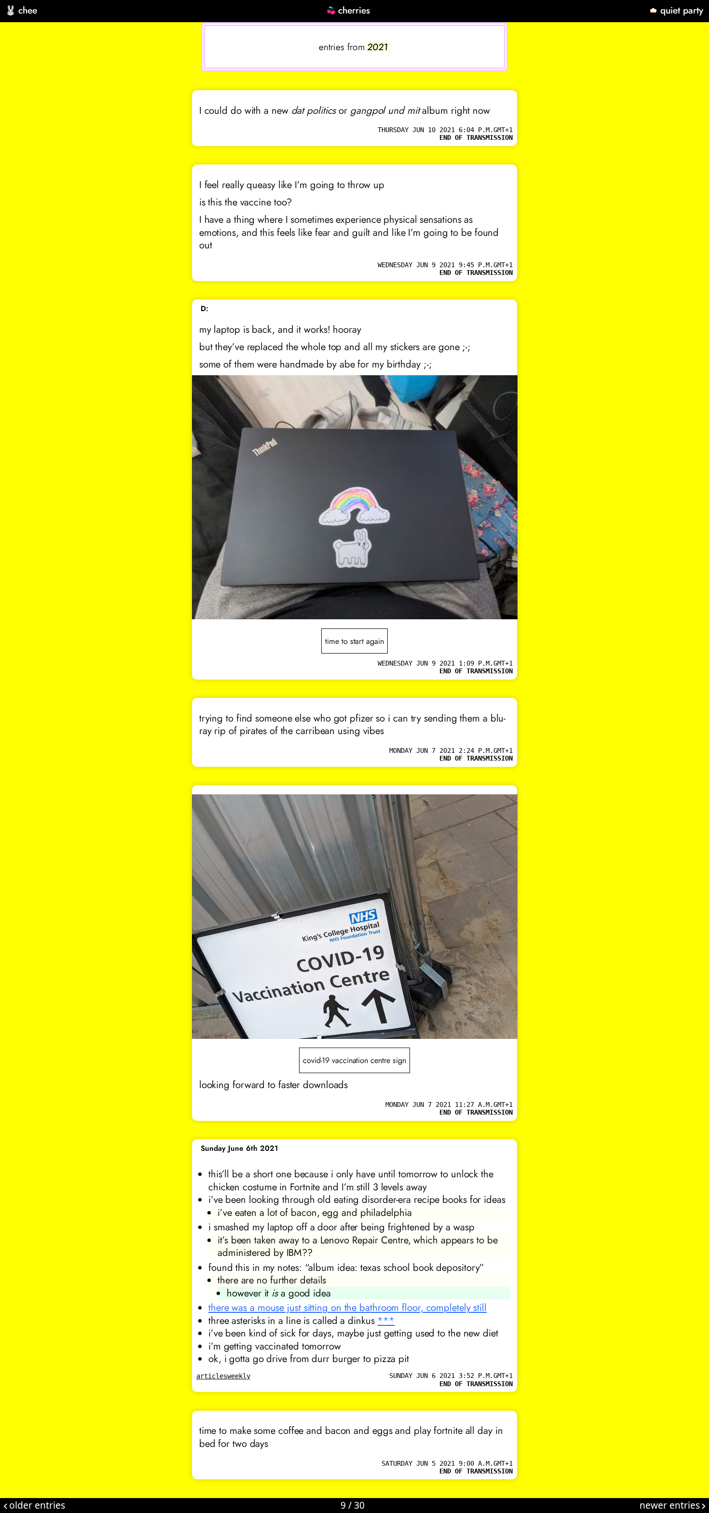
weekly (238, 1376)
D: (204, 308)
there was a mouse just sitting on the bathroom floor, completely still (347, 1307)
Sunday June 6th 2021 (239, 1148)
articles (211, 1376)
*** (386, 1320)
